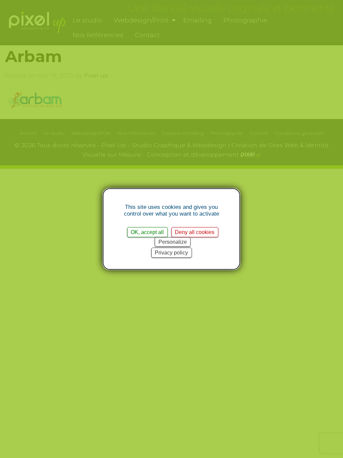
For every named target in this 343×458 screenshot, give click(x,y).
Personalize (172, 242)
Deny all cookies (194, 232)
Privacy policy (171, 252)
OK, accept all (147, 232)
